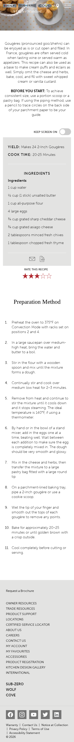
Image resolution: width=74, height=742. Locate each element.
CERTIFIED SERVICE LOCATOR (28, 625)
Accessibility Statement (24, 733)
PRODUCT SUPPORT (21, 614)
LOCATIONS (14, 619)
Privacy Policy (18, 729)
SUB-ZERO (15, 684)
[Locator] (57, 6)
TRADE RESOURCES (20, 608)
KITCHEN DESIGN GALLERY (25, 667)
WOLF (11, 689)
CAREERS (13, 635)
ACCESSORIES (16, 657)
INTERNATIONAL (18, 673)
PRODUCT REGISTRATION (25, 662)
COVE (11, 695)
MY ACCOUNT (16, 646)
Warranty (12, 725)
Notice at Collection (54, 725)
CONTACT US (16, 641)
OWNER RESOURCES (21, 603)
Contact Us (29, 725)
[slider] (37, 276)
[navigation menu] (67, 6)
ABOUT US (14, 630)
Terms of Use (40, 729)
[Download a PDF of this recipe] (42, 259)
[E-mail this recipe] (34, 259)
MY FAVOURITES (18, 651)
